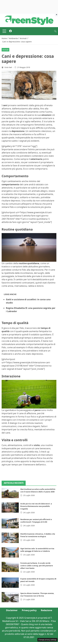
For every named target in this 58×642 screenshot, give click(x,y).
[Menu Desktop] (4, 31)
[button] (55, 31)
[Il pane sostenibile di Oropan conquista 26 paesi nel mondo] (10, 583)
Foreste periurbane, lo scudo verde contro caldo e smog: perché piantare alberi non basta (36, 565)
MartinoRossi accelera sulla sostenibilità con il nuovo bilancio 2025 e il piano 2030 (37, 490)
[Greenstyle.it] (29, 20)
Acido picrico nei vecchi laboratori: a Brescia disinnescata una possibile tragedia (36, 506)
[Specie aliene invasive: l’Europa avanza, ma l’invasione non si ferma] (10, 597)
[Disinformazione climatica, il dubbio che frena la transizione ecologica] (10, 538)
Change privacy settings (47, 640)
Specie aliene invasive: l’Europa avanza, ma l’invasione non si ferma (37, 594)
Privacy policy (29, 610)
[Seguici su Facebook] (10, 31)
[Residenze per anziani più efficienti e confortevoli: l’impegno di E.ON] (10, 523)
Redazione (46, 610)
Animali (5, 49)
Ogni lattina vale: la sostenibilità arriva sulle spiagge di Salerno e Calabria (37, 549)
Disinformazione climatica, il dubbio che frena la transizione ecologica (37, 535)
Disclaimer (12, 610)
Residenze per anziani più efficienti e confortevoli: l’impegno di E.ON (36, 520)
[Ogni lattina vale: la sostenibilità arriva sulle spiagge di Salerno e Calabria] (10, 552)
